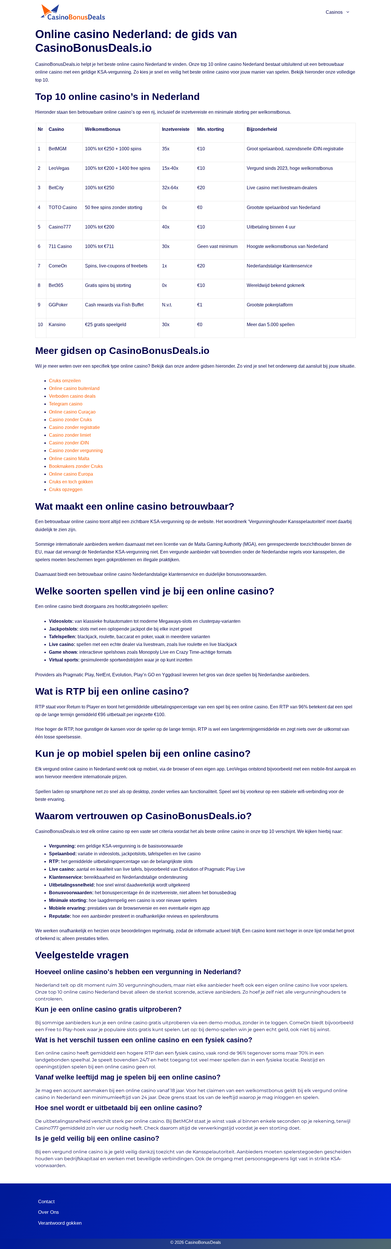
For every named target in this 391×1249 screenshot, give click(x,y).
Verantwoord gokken (60, 1223)
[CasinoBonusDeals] (72, 12)
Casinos (334, 12)
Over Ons (48, 1212)
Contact (46, 1201)
